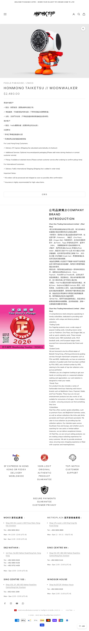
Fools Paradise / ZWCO (19, 83)
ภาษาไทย (69, 610)
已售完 (44, 194)
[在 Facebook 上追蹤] (5, 603)
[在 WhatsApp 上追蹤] (23, 603)
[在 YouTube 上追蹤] (17, 603)
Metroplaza (64, 517)
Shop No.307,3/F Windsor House (61, 585)
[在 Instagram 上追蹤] (11, 603)
